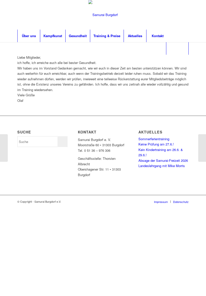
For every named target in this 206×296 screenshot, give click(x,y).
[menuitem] (28, 36)
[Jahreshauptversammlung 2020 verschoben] (4, 148)
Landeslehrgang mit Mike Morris (161, 165)
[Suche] (177, 48)
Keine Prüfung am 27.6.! (156, 144)
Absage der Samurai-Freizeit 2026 (163, 160)
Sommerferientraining (153, 138)
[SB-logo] (103, 15)
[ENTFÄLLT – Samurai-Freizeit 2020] (202, 148)
